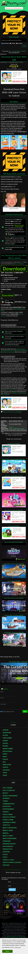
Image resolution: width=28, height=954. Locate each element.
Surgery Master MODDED (14, 443)
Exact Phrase (6, 43)
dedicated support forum (12, 936)
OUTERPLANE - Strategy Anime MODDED (14, 632)
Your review (3, 704)
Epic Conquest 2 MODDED (14, 581)
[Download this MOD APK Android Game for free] (14, 268)
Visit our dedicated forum (19, 263)
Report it (21, 262)
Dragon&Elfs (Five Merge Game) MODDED (14, 564)
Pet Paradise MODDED (13, 526)
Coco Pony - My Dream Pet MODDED (14, 510)
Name (1, 691)
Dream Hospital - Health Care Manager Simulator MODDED (14, 459)
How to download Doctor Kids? (8, 325)
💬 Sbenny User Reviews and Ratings (11, 412)
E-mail (1, 697)
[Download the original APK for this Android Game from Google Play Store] (7, 302)
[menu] (26, 1)
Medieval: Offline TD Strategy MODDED (13, 615)
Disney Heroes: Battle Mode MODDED (14, 542)
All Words (13, 43)
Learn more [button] (18, 947)
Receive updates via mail (8, 711)
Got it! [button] (7, 951)
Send (25, 711)
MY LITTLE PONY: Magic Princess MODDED (13, 492)
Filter (24, 46)
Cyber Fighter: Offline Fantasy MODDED (13, 598)
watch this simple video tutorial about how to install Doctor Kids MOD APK (14, 349)
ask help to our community (8, 352)
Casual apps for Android (11, 390)
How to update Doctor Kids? (8, 357)
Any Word (20, 43)
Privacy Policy (22, 936)
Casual (10, 427)
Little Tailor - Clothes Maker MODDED (14, 476)
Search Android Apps (14, 37)
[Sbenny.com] (13, 3)
